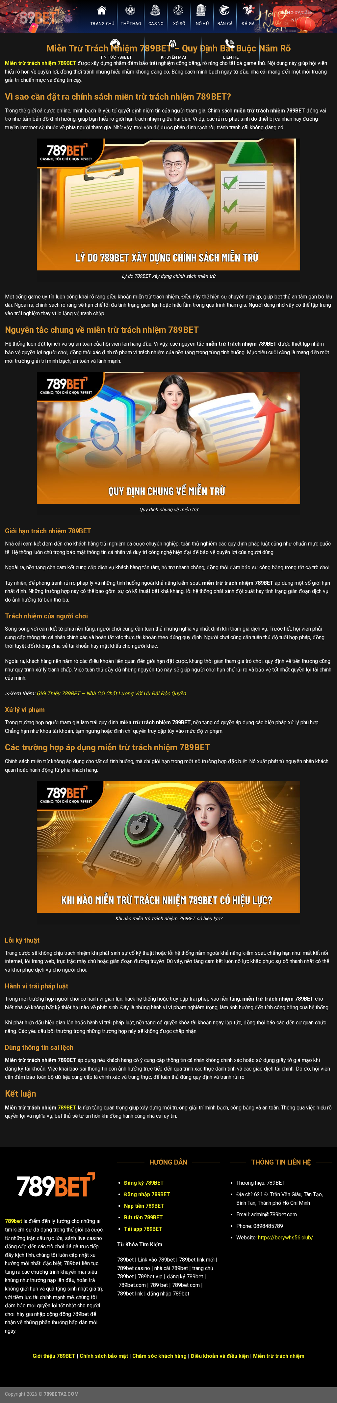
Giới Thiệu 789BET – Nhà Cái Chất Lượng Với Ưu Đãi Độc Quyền (111, 693)
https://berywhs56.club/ (285, 1237)
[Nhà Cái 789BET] (38, 16)
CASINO (156, 23)
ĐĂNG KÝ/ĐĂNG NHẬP (297, 16)
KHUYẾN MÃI (173, 57)
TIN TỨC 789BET (116, 57)
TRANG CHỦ (102, 23)
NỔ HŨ (202, 23)
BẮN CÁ (225, 23)
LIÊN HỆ (231, 57)
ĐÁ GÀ (248, 23)
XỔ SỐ (179, 23)
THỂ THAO (131, 23)
